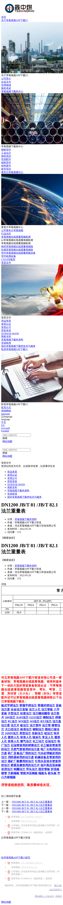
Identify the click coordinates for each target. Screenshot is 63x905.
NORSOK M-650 (10, 333)
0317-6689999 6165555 (31, 817)
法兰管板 (47, 709)
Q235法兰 (35, 717)
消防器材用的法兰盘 (21, 757)
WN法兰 (23, 721)
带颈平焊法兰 (28, 705)
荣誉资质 (6, 330)
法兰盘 (56, 721)
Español (5, 431)
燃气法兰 (26, 741)
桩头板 (52, 773)
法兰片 (15, 725)
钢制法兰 (48, 717)
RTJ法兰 (46, 721)
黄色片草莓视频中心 (12, 172)
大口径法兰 (12, 729)
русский (5, 428)
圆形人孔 (13, 737)
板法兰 (24, 725)
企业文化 (6, 81)
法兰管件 (35, 725)
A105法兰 (22, 717)
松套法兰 (26, 713)
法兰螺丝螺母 (41, 713)
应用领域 (6, 85)
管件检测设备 (8, 256)
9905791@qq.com (29, 821)
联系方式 (6, 407)
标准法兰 (26, 729)
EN (3, 425)
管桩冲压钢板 (29, 773)
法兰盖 (5, 709)
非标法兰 (37, 733)
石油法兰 (51, 741)
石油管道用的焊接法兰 (25, 745)
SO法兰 (35, 721)
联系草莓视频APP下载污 (14, 349)
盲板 (59, 705)
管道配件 (6, 159)
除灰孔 (37, 737)
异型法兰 (25, 733)
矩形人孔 (26, 737)
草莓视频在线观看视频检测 (16, 237)
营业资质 (6, 320)
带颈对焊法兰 (46, 705)
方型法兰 (13, 713)
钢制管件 (6, 149)
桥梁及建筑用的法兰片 (25, 765)
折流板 (55, 769)
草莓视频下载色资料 (12, 339)
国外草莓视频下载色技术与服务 (18, 346)
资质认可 (6, 327)
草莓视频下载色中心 (12, 91)
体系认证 (6, 324)
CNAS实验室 (8, 259)
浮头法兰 (32, 769)
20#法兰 (10, 717)
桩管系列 (6, 169)
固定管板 (44, 769)
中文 (3, 422)
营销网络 (6, 410)
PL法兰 (12, 721)
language (5, 414)
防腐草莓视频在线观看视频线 (17, 249)
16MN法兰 (12, 733)
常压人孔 (48, 737)
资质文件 (6, 262)
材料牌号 (6, 165)
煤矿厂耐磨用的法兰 (21, 761)
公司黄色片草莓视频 (12, 230)
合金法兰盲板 (19, 709)
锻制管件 (6, 162)
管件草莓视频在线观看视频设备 (18, 253)
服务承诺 (6, 88)
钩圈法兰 (19, 769)
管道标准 (6, 343)
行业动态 (6, 233)
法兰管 (46, 725)
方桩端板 (13, 773)
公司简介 (6, 78)
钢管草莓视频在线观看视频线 (17, 246)
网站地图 (6, 902)
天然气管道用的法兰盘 (25, 749)
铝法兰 (48, 733)
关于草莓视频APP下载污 (14, 20)
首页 (3, 17)
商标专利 (6, 336)
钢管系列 (6, 156)
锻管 (4, 773)
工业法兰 (6, 153)
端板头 (42, 773)
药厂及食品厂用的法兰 (22, 753)
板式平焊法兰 (10, 705)
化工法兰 (38, 741)
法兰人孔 (35, 709)
